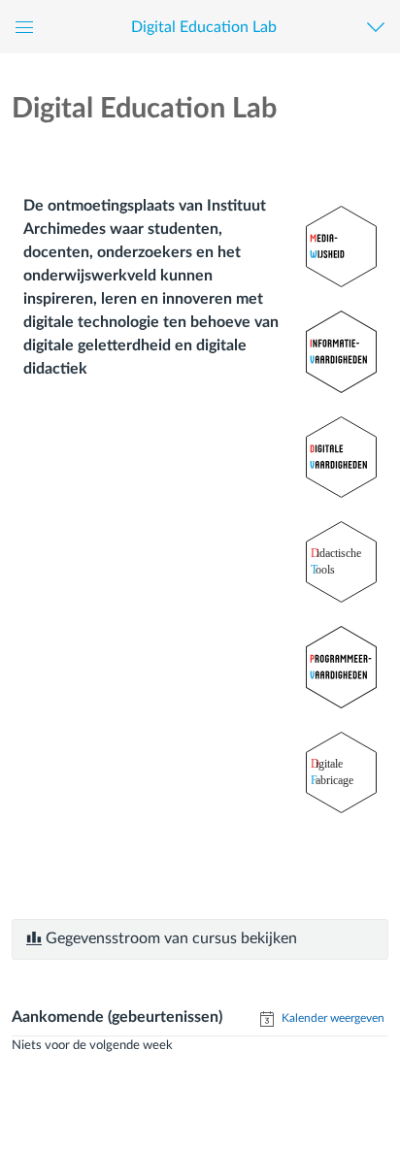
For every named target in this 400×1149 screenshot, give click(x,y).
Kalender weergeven (331, 1018)
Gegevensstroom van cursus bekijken (169, 938)
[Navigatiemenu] (380, 26)
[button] (203, 26)
